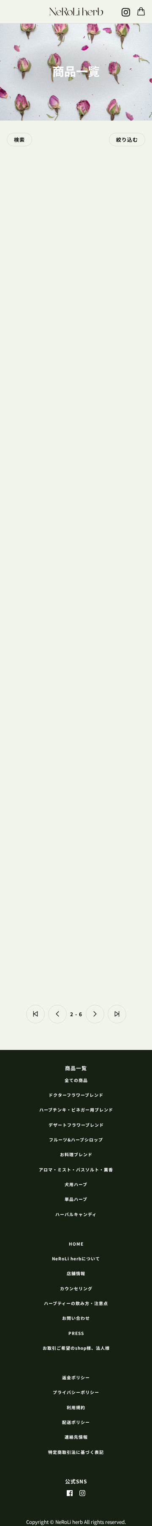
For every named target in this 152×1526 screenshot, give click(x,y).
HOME (76, 1244)
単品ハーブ (76, 1199)
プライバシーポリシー (76, 1392)
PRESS (76, 1333)
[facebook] (69, 1492)
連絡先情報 (76, 1437)
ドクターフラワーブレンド (76, 1095)
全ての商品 (76, 1080)
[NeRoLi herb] (76, 11)
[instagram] (126, 11)
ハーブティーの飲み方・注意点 (76, 1303)
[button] (35, 1014)
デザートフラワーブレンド (76, 1125)
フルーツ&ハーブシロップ (76, 1139)
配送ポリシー (76, 1422)
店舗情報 (76, 1273)
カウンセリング (76, 1288)
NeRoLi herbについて (76, 1258)
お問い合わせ (76, 1318)
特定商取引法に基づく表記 (76, 1452)
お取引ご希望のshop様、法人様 (76, 1348)
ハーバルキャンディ (76, 1214)
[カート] (141, 11)
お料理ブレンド (76, 1154)
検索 (19, 139)
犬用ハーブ (76, 1184)
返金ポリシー (76, 1377)
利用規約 (76, 1407)
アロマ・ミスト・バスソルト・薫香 (76, 1169)
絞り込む (127, 139)
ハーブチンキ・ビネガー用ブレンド (76, 1109)
